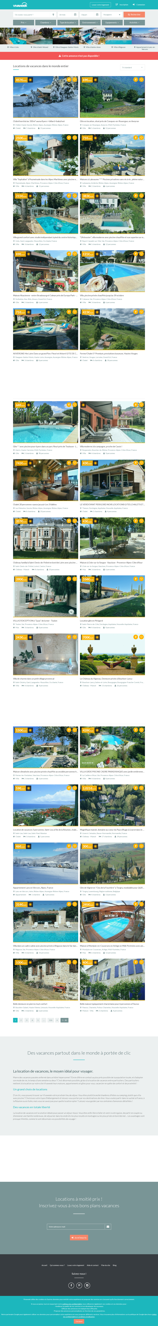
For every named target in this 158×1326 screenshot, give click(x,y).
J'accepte (79, 1321)
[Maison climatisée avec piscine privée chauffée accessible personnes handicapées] (118, 36)
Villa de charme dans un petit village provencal (33, 678)
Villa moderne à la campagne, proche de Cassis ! (101, 446)
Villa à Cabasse (145, 47)
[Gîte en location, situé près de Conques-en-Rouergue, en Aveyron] (112, 96)
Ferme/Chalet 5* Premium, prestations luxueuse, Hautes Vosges (109, 353)
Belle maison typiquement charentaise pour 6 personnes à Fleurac (109, 1004)
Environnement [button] (89, 22)
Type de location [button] (67, 22)
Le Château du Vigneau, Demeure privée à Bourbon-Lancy (106, 678)
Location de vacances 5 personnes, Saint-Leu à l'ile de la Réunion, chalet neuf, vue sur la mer (54, 829)
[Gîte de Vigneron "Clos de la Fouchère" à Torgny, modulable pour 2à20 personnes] (112, 863)
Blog (114, 1265)
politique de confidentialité (72, 1304)
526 (50, 1020)
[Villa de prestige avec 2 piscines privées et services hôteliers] (39, 36)
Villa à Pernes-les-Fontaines (119, 47)
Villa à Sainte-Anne (40, 47)
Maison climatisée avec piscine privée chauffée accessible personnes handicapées (50, 771)
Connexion (140, 4)
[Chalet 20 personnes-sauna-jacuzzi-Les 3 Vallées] (45, 480)
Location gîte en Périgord (91, 620)
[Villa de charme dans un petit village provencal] (45, 654)
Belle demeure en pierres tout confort (30, 1004)
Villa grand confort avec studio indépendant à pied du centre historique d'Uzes (48, 237)
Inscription (124, 4)
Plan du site (105, 1265)
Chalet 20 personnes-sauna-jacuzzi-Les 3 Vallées (35, 504)
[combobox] (112, 14)
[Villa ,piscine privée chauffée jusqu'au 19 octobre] (145, 36)
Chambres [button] (45, 22)
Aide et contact (93, 1265)
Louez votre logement (100, 5)
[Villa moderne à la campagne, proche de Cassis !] (112, 422)
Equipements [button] (112, 22)
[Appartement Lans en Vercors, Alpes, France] (92, 36)
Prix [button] (23, 22)
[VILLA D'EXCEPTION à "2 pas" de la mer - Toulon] (45, 596)
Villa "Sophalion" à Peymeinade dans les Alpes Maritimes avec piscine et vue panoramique (53, 179)
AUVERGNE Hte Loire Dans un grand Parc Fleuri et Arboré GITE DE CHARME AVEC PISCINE (55, 353)
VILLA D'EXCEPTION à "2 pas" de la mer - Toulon (35, 620)
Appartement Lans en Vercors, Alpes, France (33, 887)
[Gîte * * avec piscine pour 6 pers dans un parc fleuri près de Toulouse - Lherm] (45, 422)
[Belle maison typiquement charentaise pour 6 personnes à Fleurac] (112, 979)
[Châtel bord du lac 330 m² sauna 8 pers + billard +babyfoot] (45, 96)
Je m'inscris (80, 1237)
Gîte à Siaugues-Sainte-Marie (14, 47)
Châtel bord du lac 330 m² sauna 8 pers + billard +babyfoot (39, 121)
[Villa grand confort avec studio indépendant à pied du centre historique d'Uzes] (45, 213)
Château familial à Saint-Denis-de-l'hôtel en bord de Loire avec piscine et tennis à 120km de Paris (56, 562)
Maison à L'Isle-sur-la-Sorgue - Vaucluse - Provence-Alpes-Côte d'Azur (111, 562)
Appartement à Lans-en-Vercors (93, 48)
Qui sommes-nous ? (57, 1265)
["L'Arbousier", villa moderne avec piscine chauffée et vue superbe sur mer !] (112, 213)
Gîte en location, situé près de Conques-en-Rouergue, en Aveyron (109, 121)
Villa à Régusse (67, 47)
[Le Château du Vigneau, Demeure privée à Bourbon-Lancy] (112, 654)
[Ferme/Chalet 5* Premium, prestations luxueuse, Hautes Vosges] (112, 329)
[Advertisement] (79, 381)
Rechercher (135, 14)
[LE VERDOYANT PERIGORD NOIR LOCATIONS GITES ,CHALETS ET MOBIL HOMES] (112, 480)
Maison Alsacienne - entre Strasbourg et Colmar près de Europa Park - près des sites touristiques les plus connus (63, 295)
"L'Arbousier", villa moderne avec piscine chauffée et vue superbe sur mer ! (113, 237)
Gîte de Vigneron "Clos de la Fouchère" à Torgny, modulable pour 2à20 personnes (116, 887)
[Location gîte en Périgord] (112, 596)
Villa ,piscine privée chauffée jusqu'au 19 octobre (102, 295)
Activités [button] (134, 22)
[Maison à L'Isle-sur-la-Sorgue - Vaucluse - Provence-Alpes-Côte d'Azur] (112, 538)
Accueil (44, 1265)
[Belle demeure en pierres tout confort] (45, 979)
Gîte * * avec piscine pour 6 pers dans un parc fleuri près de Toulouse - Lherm (47, 446)
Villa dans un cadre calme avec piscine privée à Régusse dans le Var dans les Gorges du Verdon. (55, 945)
